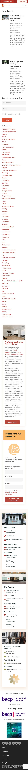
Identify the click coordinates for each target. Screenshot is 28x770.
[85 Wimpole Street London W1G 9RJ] (5, 652)
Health (4, 203)
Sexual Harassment (8, 294)
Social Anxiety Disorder (9, 299)
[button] (23, 5)
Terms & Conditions (11, 493)
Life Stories (5, 216)
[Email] (3, 743)
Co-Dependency (7, 175)
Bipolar (4, 160)
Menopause (5, 229)
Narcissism (5, 237)
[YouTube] (16, 743)
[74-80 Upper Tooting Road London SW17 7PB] (5, 591)
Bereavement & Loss (8, 157)
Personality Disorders (8, 252)
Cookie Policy (5, 759)
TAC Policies (5, 755)
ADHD (4, 142)
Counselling (15, 75)
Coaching (5, 173)
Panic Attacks (6, 245)
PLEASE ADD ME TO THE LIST (14, 499)
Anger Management (8, 147)
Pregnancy (5, 260)
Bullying (4, 167)
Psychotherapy (6, 268)
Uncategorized (6, 314)
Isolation (21, 76)
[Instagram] (6, 743)
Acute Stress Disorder (8, 139)
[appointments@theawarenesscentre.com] (5, 540)
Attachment (5, 155)
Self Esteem (5, 286)
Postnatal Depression (8, 257)
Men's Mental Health (8, 227)
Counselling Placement (9, 131)
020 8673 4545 (10, 536)
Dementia (5, 183)
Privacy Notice (6, 763)
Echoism (4, 193)
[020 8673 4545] (5, 536)
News (3, 240)
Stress (4, 304)
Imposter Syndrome (8, 206)
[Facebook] (9, 743)
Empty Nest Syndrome (8, 198)
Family (4, 201)
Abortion (4, 134)
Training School (6, 309)
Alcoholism (5, 144)
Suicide (4, 301)
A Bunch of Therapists (8, 129)
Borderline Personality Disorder (11, 165)
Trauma (4, 312)
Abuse (4, 137)
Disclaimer (5, 751)
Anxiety (4, 149)
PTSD (4, 270)
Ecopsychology (6, 196)
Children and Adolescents (9, 170)
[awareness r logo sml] (6, 5)
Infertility (4, 209)
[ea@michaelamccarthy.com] (5, 657)
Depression (5, 185)
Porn (3, 255)
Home (3, 747)
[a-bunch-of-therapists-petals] (14, 679)
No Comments (16, 32)
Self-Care (5, 283)
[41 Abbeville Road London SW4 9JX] (5, 532)
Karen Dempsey (16, 73)
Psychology (5, 263)
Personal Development (9, 250)
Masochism (5, 221)
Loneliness (13, 29)
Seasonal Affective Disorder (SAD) (12, 281)
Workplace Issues (7, 317)
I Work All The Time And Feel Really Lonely (17, 18)
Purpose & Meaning (8, 273)
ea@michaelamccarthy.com (13, 656)
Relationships (6, 275)
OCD (3, 242)
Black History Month (8, 162)
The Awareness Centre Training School (14, 343)
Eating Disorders (7, 191)
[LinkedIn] (13, 743)
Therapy (4, 306)
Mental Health (6, 232)
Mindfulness (5, 234)
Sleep (3, 296)
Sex (3, 291)
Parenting (5, 247)
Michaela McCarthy (17, 25)
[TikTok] (19, 743)
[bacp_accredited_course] (14, 714)
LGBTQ (4, 214)
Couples (4, 178)
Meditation (5, 224)
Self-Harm (5, 288)
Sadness (4, 278)
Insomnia (4, 211)
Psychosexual (6, 265)
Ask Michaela (15, 27)
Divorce (4, 188)
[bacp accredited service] (14, 699)
